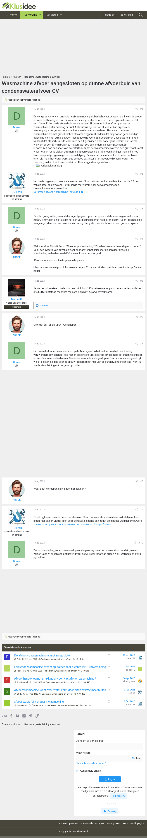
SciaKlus (21, 682)
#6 (141, 317)
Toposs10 (21, 671)
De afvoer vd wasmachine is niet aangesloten (42, 655)
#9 (141, 509)
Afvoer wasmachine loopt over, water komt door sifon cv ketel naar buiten (60, 690)
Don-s (16, 127)
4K (83, 659)
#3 (141, 208)
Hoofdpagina (137, 823)
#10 (141, 542)
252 (87, 671)
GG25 (19, 694)
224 (89, 705)
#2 (141, 173)
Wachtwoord (83, 752)
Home (13, 14)
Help (125, 823)
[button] (40, 15)
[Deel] (136, 109)
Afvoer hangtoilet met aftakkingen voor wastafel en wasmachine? (55, 678)
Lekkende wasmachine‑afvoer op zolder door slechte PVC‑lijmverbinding (60, 667)
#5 (141, 280)
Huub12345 (22, 705)
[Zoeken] (140, 15)
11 (81, 682)
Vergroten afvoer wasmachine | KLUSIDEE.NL (59, 191)
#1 (141, 109)
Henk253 (130, 658)
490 (83, 694)
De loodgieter (128, 681)
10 (77, 659)
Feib (19, 659)
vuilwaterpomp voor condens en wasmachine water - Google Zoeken (72, 524)
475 (88, 682)
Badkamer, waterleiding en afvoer (56, 659)
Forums (32, 14)
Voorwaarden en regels (92, 823)
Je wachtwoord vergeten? (91, 763)
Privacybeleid (113, 823)
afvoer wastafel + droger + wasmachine (39, 701)
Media (54, 14)
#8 (141, 481)
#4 (141, 238)
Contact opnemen (68, 823)
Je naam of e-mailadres (89, 740)
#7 (141, 343)
